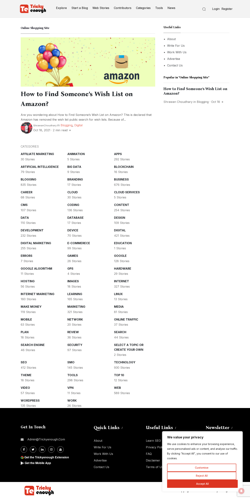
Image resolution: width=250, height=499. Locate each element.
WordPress (30, 400)
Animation (76, 154)
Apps (118, 154)
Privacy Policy (156, 447)
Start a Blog (79, 8)
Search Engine (33, 345)
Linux (118, 294)
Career (26, 192)
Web (117, 388)
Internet (121, 281)
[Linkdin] (42, 449)
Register (227, 9)
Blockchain (124, 167)
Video (25, 388)
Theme (26, 375)
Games (72, 256)
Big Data (74, 167)
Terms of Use (155, 467)
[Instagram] (51, 449)
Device (72, 230)
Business (121, 179)
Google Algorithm (36, 268)
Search (120, 332)
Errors (26, 256)
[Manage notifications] (241, 491)
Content (121, 205)
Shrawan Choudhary (178, 102)
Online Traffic (126, 319)
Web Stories (100, 8)
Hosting (28, 281)
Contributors (122, 8)
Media (119, 306)
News (171, 8)
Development (32, 230)
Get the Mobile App (38, 463)
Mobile (26, 319)
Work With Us (176, 52)
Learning (74, 294)
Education (123, 243)
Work (72, 400)
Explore (61, 8)
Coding (73, 205)
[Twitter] (33, 449)
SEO (24, 362)
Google (120, 256)
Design (119, 217)
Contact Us (175, 65)
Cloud (72, 192)
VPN (70, 388)
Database (75, 217)
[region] (202, 461)
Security (74, 345)
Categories (143, 8)
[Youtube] (60, 449)
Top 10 (119, 375)
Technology (124, 362)
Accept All (202, 483)
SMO (70, 362)
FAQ (149, 454)
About (171, 39)
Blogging (66, 125)
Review (73, 332)
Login (216, 9)
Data (25, 217)
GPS (70, 268)
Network (75, 319)
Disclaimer (153, 460)
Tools (159, 8)
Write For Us (176, 45)
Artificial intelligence (40, 167)
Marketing (76, 306)
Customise (201, 467)
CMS (24, 205)
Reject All (202, 475)
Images (73, 281)
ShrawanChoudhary (45, 125)
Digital (78, 125)
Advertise (173, 59)
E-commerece (78, 243)
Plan (25, 332)
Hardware (122, 268)
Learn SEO (153, 440)
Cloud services (127, 192)
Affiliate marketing (37, 154)
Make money (31, 306)
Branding (75, 179)
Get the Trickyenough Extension (46, 457)
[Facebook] (24, 449)
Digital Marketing (36, 243)
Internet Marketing (37, 294)
